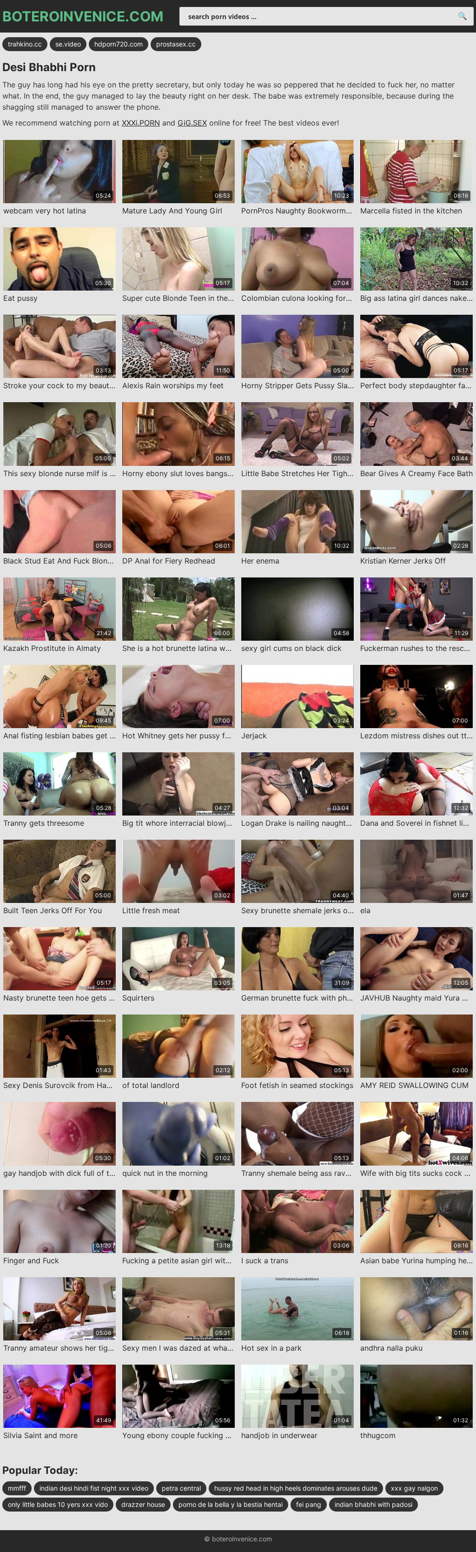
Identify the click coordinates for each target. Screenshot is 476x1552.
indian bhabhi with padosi (373, 1504)
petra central (181, 1488)
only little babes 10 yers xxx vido (58, 1504)
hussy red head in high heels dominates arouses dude (295, 1488)
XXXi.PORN (141, 122)
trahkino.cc (25, 44)
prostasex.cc (176, 44)
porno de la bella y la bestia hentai (230, 1504)
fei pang (308, 1504)
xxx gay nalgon (414, 1488)
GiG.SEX (192, 122)
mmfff (17, 1488)
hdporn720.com (118, 44)
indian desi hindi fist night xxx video (94, 1488)
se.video (68, 44)
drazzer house (143, 1504)
